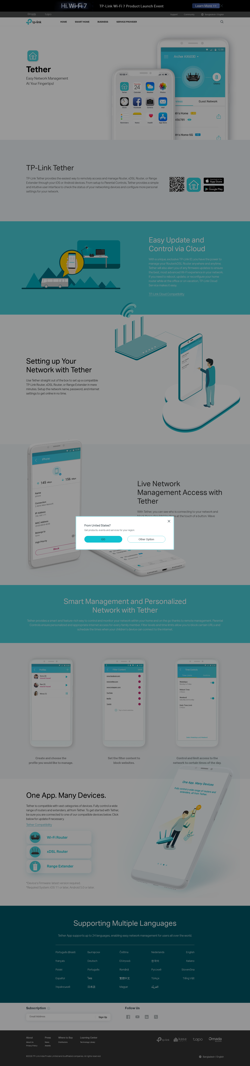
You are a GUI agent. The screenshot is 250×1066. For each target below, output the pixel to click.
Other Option (146, 539)
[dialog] (125, 533)
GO (103, 539)
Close (169, 521)
